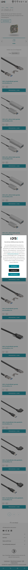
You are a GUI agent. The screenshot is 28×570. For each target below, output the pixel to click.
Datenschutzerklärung (13, 254)
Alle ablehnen (14, 266)
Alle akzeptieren (14, 274)
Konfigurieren (14, 270)
